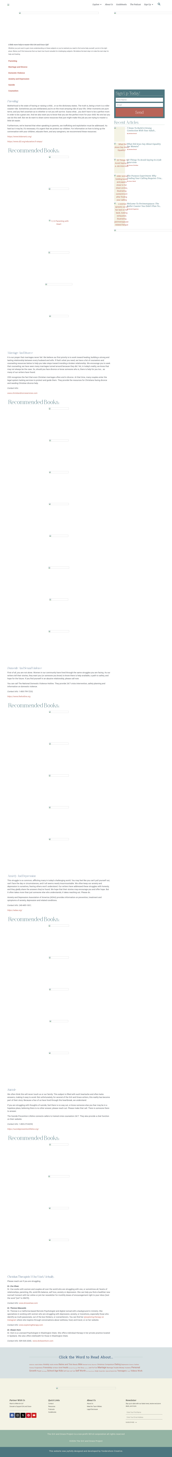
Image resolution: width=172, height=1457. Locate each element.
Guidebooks (52, 1412)
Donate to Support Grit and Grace (20, 1406)
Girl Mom (55, 1367)
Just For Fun (92, 1368)
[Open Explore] (101, 4)
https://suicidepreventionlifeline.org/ (23, 1129)
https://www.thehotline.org (18, 696)
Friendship (47, 1367)
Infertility (86, 1367)
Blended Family (87, 1364)
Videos (134, 1370)
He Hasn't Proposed (73, 1367)
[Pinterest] (28, 1415)
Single (96, 1371)
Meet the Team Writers (94, 1406)
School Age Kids (55, 1370)
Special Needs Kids (111, 1371)
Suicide (11, 85)
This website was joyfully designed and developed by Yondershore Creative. (86, 1451)
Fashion (136, 1364)
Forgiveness (39, 1368)
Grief (60, 1368)
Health (65, 1368)
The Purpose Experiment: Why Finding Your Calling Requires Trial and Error (144, 178)
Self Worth (80, 1370)
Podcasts (51, 1409)
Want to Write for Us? (16, 1403)
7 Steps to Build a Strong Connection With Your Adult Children (140, 130)
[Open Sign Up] (152, 4)
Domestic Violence (16, 73)
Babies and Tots (65, 1364)
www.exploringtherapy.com (31, 1325)
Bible (80, 1364)
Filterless (31, 1367)
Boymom (94, 1364)
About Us (90, 1403)
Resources (51, 1406)
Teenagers (122, 1371)
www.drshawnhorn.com (43, 1341)
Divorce (131, 1364)
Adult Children (39, 1364)
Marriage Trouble (113, 1368)
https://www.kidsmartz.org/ (19, 136)
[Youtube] (33, 1415)
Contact (50, 1403)
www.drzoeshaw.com (28, 1303)
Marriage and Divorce (17, 67)
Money (121, 1368)
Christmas (100, 1364)
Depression (125, 1364)
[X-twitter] (23, 1415)
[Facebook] (12, 1415)
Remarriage (44, 1371)
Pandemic (128, 1367)
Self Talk (72, 1371)
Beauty (75, 1364)
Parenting (12, 61)
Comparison (109, 1364)
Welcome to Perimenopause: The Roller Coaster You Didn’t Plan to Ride (143, 206)
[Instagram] (17, 1415)
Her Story (81, 1368)
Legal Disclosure (92, 1409)
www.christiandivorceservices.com (22, 393)
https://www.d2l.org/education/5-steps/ (25, 141)
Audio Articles (54, 1364)
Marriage (102, 1367)
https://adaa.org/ (14, 910)
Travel (128, 1371)
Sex (87, 1371)
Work (140, 1371)
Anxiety (46, 1364)
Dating (118, 1364)
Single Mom (102, 1371)
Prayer (39, 1371)
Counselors (13, 91)
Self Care (66, 1371)
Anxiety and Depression (18, 79)
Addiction (31, 1364)
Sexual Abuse (91, 1371)
